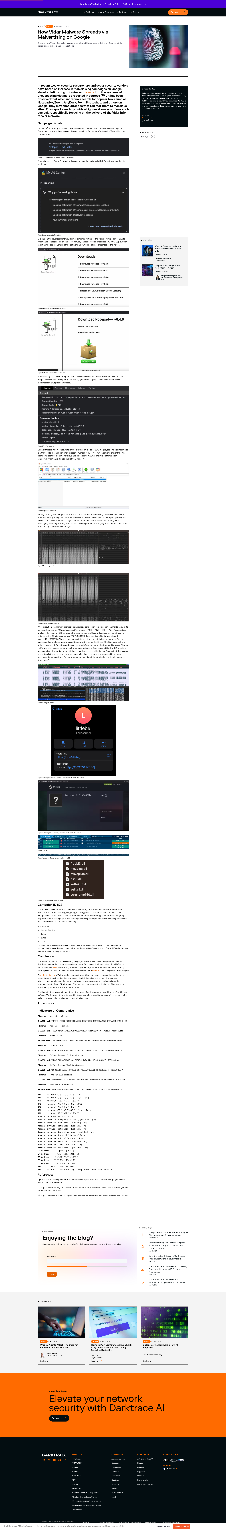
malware (88, 92)
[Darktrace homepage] (48, 12)
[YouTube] (54, 1460)
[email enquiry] (64, 1460)
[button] (89, 12)
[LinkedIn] (44, 1460)
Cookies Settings (163, 1526)
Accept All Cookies (181, 1526)
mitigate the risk (47, 975)
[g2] (59, 1460)
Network (44, 1341)
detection (96, 970)
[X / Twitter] (49, 1460)
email (55, 967)
